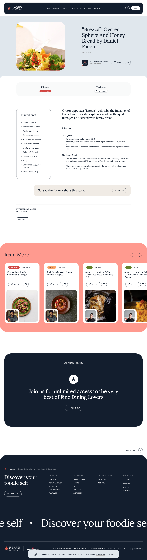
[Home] (14, 7)
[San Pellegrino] (33, 549)
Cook (16, 284)
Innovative (22, 219)
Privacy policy (80, 549)
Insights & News (80, 479)
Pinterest (126, 491)
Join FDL (101, 483)
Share (121, 190)
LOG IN (110, 554)
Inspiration (93, 8)
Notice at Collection (116, 549)
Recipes (76, 483)
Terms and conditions (62, 549)
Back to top (130, 450)
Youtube (125, 487)
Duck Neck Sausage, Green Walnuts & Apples (59, 273)
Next (139, 254)
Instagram (126, 480)
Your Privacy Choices (97, 549)
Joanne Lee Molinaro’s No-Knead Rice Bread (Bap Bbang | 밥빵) (99, 274)
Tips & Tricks (78, 489)
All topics (78, 493)
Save (119, 62)
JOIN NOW (100, 554)
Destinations (54, 489)
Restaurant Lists (68, 8)
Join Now (75, 408)
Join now (14, 493)
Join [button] (135, 8)
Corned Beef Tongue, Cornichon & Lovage (17, 273)
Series (76, 486)
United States (137, 548)
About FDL (102, 479)
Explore (12, 469)
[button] (127, 8)
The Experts (81, 8)
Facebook (126, 483)
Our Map (56, 8)
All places (53, 493)
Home (48, 8)
